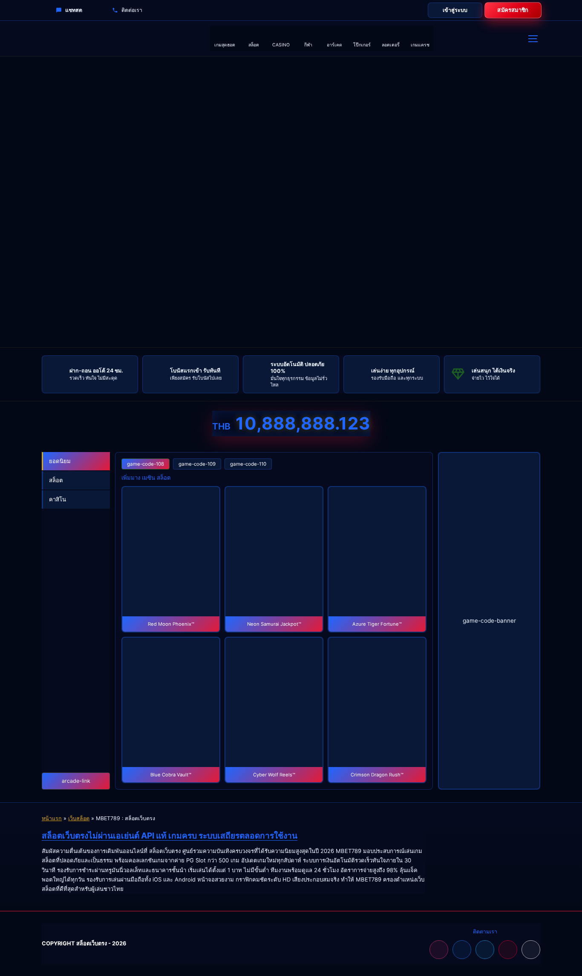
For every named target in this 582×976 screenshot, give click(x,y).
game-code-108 (145, 464)
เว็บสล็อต (78, 818)
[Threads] (530, 949)
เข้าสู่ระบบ (455, 10)
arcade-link (76, 781)
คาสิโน (57, 499)
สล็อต (56, 480)
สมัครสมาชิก (513, 10)
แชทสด (73, 10)
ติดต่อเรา (131, 10)
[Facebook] (461, 949)
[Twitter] (484, 949)
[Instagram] (438, 949)
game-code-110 (248, 464)
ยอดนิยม (60, 461)
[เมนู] (532, 38)
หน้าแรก (52, 818)
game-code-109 (197, 464)
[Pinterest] (507, 949)
